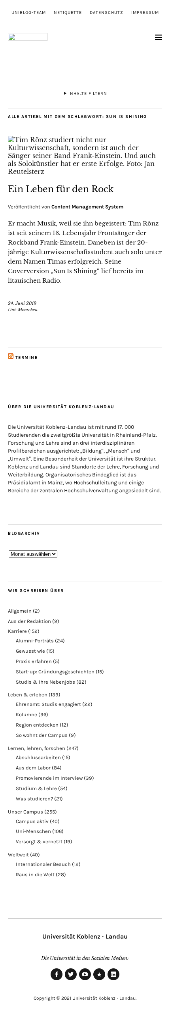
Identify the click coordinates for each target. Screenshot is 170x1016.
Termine (26, 357)
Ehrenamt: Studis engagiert (48, 704)
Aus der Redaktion (29, 621)
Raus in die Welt (35, 874)
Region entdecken (37, 725)
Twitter (71, 979)
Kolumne (26, 714)
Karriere (17, 631)
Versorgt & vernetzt (39, 841)
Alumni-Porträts (35, 641)
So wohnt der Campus (42, 735)
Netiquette (68, 12)
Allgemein (20, 611)
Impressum (145, 12)
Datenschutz (106, 12)
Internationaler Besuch (43, 864)
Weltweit (18, 855)
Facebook (56, 979)
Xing (99, 979)
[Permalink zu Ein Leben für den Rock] (85, 171)
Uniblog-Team (28, 12)
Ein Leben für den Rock (61, 189)
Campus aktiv (32, 821)
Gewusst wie (30, 651)
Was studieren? (34, 799)
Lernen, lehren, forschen (36, 748)
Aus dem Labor (33, 768)
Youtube (85, 979)
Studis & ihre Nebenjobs (45, 682)
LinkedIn (113, 979)
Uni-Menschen (23, 309)
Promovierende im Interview (49, 778)
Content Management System (87, 207)
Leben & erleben (27, 695)
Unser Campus (25, 812)
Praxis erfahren (34, 661)
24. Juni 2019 (22, 303)
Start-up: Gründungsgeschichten (55, 672)
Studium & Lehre (36, 788)
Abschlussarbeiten (38, 757)
